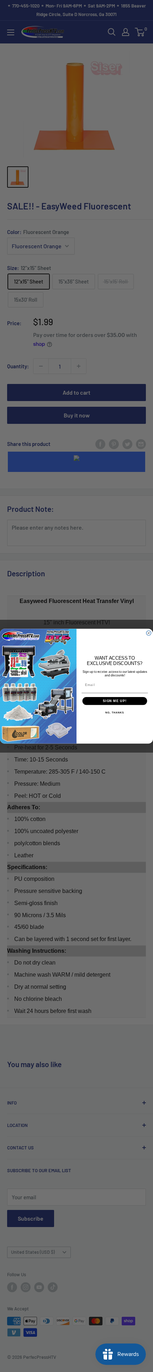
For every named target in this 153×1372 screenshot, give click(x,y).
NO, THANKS (114, 712)
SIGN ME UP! (115, 700)
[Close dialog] (148, 632)
